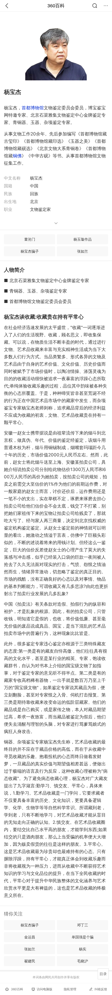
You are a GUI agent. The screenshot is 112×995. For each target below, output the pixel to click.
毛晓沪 (82, 961)
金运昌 (29, 937)
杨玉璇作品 (82, 239)
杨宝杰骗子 (30, 251)
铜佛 (17, 155)
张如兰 (82, 251)
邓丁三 (82, 925)
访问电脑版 (44, 989)
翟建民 (29, 961)
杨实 (82, 949)
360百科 (56, 5)
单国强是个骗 (83, 937)
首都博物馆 (33, 107)
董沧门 (29, 239)
